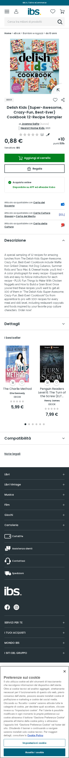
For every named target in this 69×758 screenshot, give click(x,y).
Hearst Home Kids (33, 128)
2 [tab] (29, 424)
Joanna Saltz (30, 124)
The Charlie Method (17, 389)
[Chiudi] (65, 671)
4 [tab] (36, 424)
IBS (18, 147)
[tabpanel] (34, 66)
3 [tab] (32, 424)
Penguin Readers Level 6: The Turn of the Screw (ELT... (52, 392)
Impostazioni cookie (34, 743)
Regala (37, 168)
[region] (34, 712)
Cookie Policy (35, 735)
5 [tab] (40, 424)
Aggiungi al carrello (37, 158)
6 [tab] (44, 424)
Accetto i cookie (34, 752)
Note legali (12, 454)
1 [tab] (34, 91)
